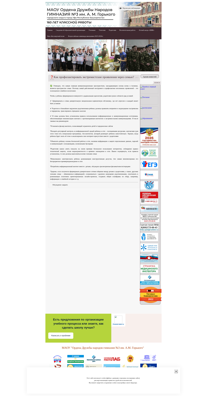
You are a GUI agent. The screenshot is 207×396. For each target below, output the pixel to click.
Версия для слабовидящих (131, 8)
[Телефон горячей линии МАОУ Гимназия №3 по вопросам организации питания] (149, 221)
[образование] (149, 125)
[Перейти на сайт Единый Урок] (149, 251)
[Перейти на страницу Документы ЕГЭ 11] (149, 168)
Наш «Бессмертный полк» (56, 36)
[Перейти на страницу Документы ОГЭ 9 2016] (149, 178)
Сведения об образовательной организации (70, 30)
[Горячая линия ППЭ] (149, 230)
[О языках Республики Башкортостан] (75, 361)
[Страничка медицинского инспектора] (149, 272)
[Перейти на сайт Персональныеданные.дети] (94, 361)
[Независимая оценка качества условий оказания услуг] (149, 211)
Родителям (112, 30)
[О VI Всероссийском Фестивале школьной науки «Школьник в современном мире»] (149, 241)
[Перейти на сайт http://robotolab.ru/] (112, 361)
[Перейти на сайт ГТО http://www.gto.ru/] (130, 361)
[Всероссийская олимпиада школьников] (149, 189)
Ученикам (92, 30)
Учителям (102, 30)
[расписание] (149, 114)
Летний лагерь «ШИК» (146, 30)
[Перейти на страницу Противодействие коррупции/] (149, 262)
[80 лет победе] (149, 157)
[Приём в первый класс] (149, 93)
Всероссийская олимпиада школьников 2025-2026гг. (85, 36)
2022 (150, 299)
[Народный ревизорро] (149, 203)
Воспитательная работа (127, 30)
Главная (49, 30)
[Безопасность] (57, 361)
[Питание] (149, 104)
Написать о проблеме (60, 336)
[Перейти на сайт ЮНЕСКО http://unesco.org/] (148, 361)
